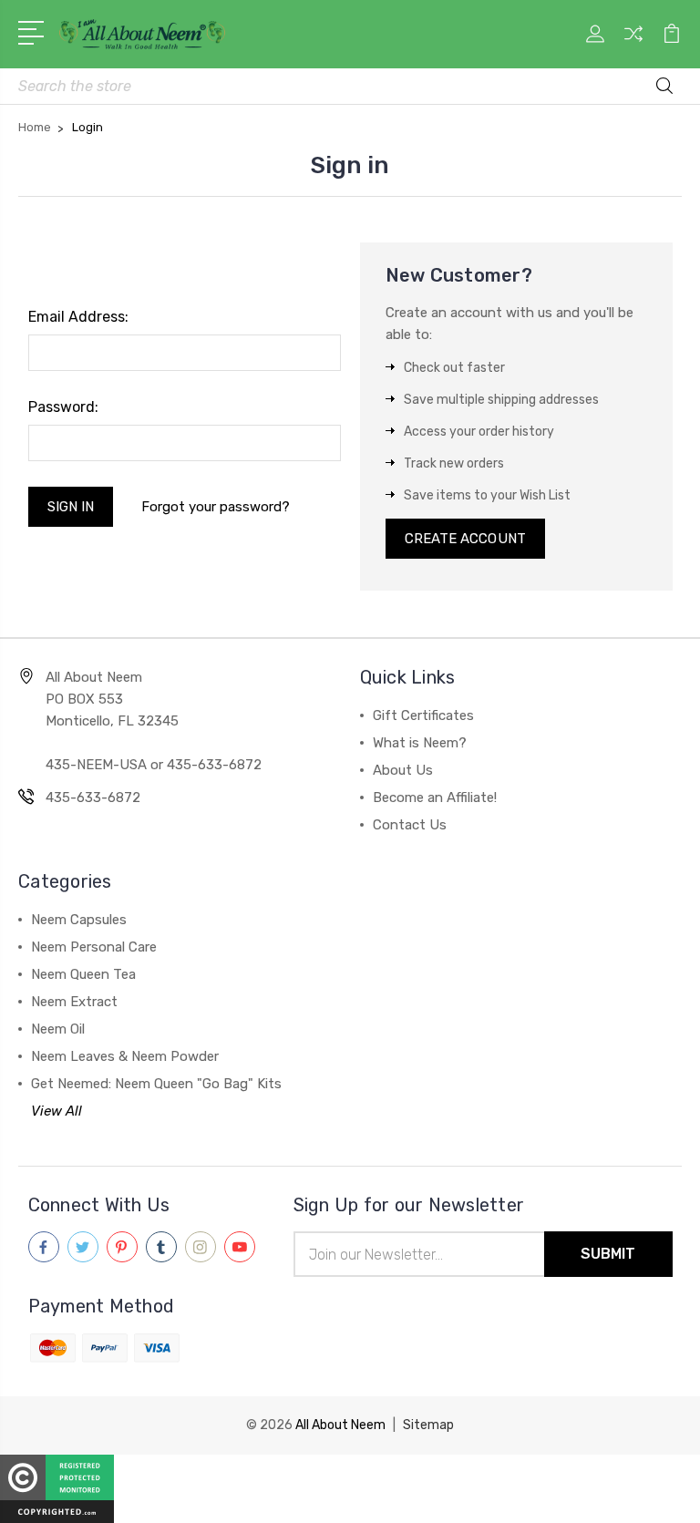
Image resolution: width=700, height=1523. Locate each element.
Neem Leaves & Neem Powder (125, 1056)
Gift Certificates (423, 715)
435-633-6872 (93, 797)
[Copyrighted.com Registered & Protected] (57, 1489)
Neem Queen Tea (83, 974)
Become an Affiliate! (435, 797)
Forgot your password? (215, 507)
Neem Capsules (79, 919)
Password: (63, 407)
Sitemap (428, 1425)
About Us (403, 770)
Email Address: (78, 316)
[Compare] (633, 45)
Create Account (465, 538)
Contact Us (410, 825)
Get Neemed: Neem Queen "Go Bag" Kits (156, 1083)
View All (56, 1111)
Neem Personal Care (94, 947)
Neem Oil (58, 1029)
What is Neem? (420, 743)
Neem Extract (74, 1001)
